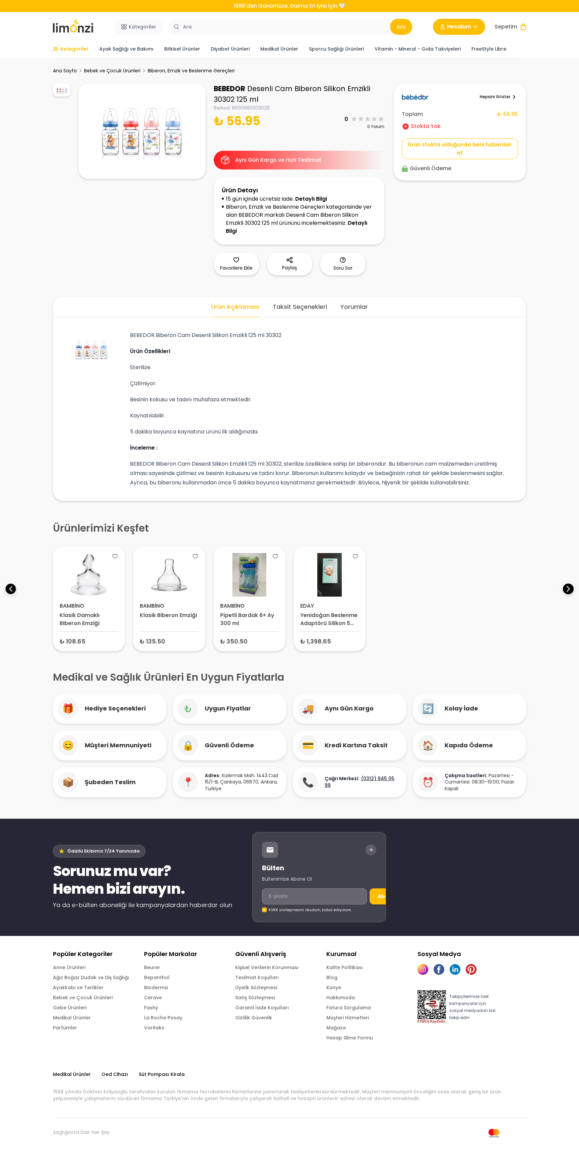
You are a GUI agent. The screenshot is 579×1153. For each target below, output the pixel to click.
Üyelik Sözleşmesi (256, 987)
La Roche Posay (163, 1017)
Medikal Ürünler (72, 1017)
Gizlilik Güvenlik (253, 1017)
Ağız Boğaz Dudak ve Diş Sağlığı (91, 977)
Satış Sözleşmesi (255, 997)
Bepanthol (157, 977)
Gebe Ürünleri (69, 1007)
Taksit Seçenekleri (300, 306)
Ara (401, 26)
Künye (333, 987)
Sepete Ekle (89, 641)
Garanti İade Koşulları (262, 1007)
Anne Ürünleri (69, 967)
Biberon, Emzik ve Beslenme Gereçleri (191, 70)
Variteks (154, 1027)
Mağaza (336, 1027)
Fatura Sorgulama (348, 1007)
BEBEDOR (229, 88)
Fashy (151, 1007)
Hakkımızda (340, 997)
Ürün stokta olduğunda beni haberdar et (460, 148)
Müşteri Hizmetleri (347, 1017)
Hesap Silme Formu (349, 1037)
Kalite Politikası (344, 967)
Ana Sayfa (65, 70)
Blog (331, 977)
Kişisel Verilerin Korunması (267, 967)
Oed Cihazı (115, 1074)
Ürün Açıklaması (235, 306)
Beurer (152, 967)
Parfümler (65, 1027)
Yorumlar (354, 306)
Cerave (153, 997)
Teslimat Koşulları (257, 977)
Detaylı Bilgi (311, 199)
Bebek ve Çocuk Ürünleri (112, 70)
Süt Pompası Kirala (162, 1074)
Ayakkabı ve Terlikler (78, 987)
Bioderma (156, 987)
